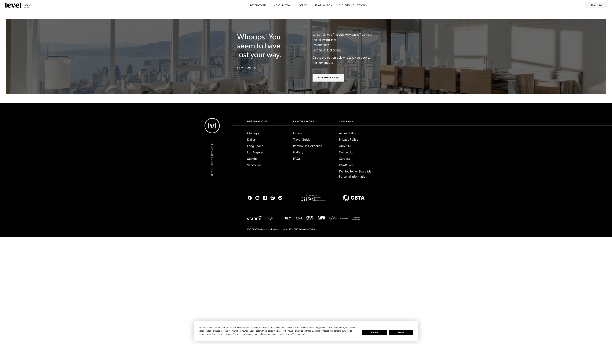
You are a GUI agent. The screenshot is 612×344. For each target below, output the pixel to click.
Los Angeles (255, 152)
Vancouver (254, 165)
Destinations (258, 5)
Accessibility (347, 133)
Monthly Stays (282, 5)
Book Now (597, 5)
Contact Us (346, 152)
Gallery (298, 152)
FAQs (296, 158)
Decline (374, 332)
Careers (344, 158)
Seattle (252, 158)
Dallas (251, 139)
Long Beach (255, 146)
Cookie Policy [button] (232, 334)
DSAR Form (346, 165)
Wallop (312, 229)
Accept (401, 332)
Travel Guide (322, 5)
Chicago (253, 133)
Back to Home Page (328, 77)
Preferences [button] (298, 334)
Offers (303, 5)
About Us (345, 146)
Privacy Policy (348, 139)
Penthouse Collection (351, 5)
